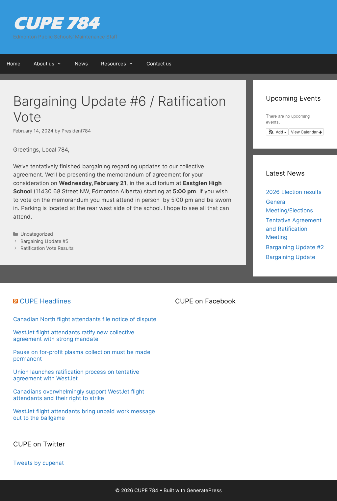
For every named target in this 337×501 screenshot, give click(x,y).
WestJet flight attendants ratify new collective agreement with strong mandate (73, 335)
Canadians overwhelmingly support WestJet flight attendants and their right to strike (78, 394)
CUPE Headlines (45, 301)
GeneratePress (204, 490)
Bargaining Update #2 (295, 247)
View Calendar (305, 131)
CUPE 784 (56, 23)
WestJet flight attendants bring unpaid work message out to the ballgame (84, 414)
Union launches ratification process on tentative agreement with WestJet (76, 375)
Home (13, 63)
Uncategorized (36, 234)
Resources (113, 63)
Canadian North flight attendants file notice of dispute (85, 319)
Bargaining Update (290, 257)
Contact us (158, 63)
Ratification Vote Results (47, 248)
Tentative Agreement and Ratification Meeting (294, 228)
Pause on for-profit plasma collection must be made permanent (81, 355)
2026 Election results (294, 192)
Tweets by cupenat (38, 463)
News (81, 63)
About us (44, 63)
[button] (277, 132)
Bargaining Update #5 (44, 241)
